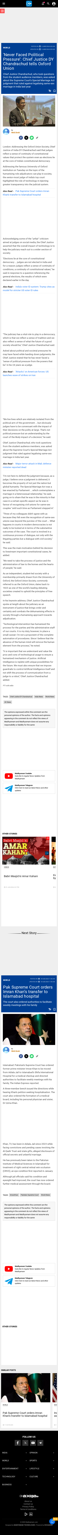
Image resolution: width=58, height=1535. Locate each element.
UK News (7, 702)
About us (28, 1501)
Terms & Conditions (28, 1509)
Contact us (28, 1504)
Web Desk (15, 132)
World (6, 48)
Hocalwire (48, 1525)
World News (49, 697)
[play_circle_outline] (25, 850)
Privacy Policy (28, 1507)
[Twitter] (26, 138)
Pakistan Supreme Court (30, 1195)
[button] (3, 3)
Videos (6, 867)
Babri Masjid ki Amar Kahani (21, 876)
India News (39, 697)
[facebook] (21, 138)
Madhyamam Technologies (24, 1525)
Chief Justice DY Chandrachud (21, 697)
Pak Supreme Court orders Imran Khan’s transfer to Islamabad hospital (28, 992)
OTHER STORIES (9, 834)
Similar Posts (8, 1370)
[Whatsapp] (32, 138)
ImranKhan (14, 1195)
